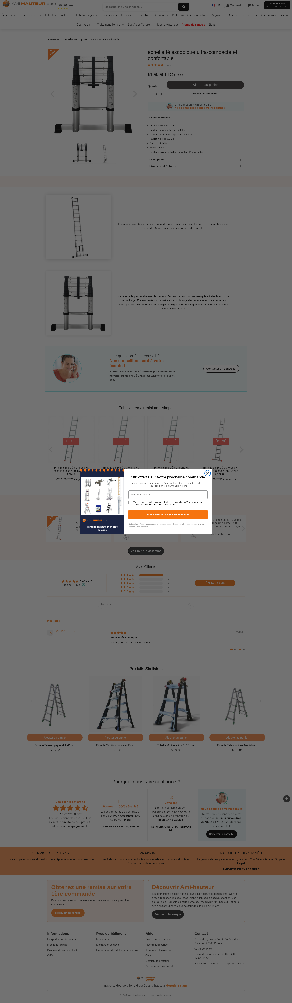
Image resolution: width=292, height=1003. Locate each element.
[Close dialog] (208, 473)
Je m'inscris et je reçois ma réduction (168, 514)
